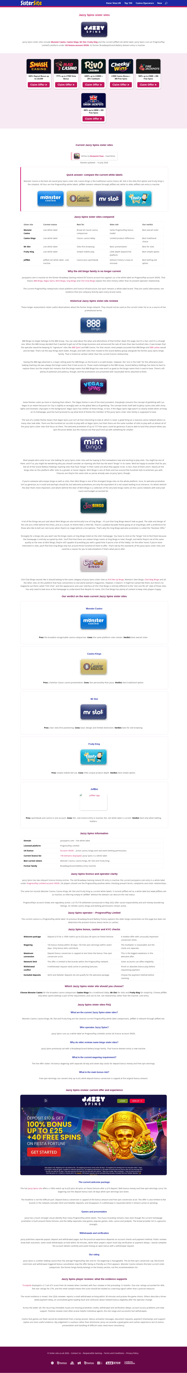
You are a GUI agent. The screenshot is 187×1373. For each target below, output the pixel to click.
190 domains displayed (70, 855)
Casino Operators (145, 3)
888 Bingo (38, 280)
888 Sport (76, 347)
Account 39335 (67, 850)
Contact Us (76, 1353)
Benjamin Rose (97, 156)
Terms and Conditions (114, 1353)
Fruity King (92, 42)
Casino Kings (73, 42)
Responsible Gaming (92, 1353)
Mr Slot (83, 42)
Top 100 (128, 3)
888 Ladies (155, 347)
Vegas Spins (49, 280)
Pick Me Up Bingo (116, 579)
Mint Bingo (61, 280)
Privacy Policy (132, 1353)
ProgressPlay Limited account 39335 (43, 883)
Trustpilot (26, 1285)
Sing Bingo (71, 280)
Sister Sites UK (113, 3)
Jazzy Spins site (35, 1188)
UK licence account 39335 (77, 45)
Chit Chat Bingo (88, 280)
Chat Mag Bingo (152, 579)
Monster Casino (58, 42)
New (159, 3)
